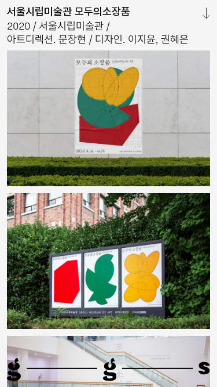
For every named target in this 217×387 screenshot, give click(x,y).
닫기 (201, 13)
